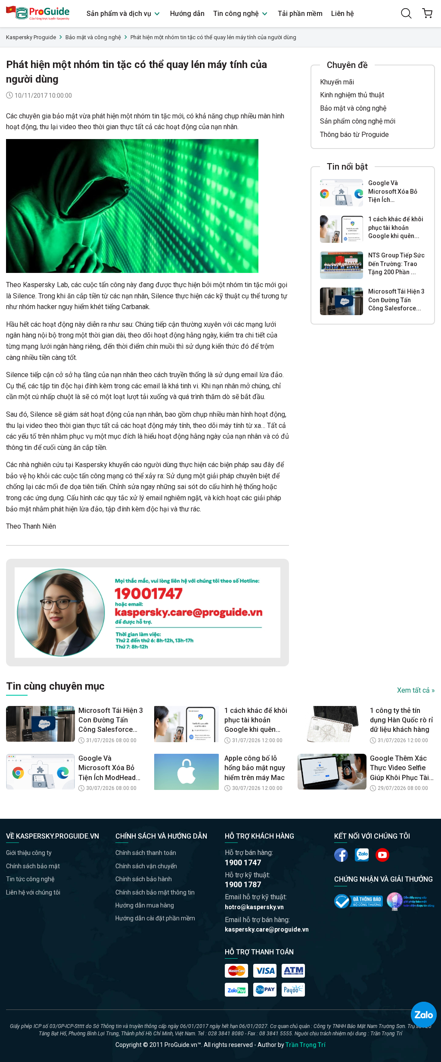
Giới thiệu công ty (29, 852)
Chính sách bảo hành (143, 879)
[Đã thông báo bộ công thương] (358, 901)
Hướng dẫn (187, 13)
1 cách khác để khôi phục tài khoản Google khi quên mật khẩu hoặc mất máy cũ (255, 720)
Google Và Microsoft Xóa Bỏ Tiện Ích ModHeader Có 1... (394, 192)
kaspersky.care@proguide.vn (267, 929)
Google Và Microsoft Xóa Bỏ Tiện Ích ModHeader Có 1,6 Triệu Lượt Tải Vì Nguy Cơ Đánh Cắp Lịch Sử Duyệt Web (110, 768)
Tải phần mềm (300, 13)
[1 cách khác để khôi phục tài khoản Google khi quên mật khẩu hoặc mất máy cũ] (341, 229)
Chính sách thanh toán (145, 852)
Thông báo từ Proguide (354, 134)
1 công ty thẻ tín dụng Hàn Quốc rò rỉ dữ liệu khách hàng (401, 720)
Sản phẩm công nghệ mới (357, 121)
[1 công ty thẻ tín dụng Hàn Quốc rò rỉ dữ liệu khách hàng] (332, 724)
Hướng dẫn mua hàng (144, 905)
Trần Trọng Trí (306, 1044)
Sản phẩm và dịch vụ (120, 13)
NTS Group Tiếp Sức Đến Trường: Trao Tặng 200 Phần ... (396, 264)
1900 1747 (243, 862)
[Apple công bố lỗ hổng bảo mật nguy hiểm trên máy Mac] (186, 772)
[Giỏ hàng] (427, 13)
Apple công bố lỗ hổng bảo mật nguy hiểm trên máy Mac (254, 768)
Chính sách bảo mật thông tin (155, 892)
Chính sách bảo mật (33, 866)
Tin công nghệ (237, 13)
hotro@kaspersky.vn (254, 907)
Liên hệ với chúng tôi (33, 892)
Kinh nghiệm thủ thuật (352, 95)
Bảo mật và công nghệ (353, 108)
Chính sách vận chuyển (146, 866)
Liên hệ (342, 13)
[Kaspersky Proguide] (38, 13)
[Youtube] (362, 855)
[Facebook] (341, 855)
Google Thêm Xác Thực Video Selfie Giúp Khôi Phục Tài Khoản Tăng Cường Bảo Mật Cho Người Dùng (401, 768)
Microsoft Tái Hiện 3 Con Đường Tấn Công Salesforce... (396, 300)
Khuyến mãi (337, 82)
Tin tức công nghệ (30, 879)
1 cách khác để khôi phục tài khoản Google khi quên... (395, 227)
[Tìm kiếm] (406, 13)
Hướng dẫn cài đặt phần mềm (155, 918)
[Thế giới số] (410, 901)
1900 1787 (243, 884)
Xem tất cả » (416, 690)
